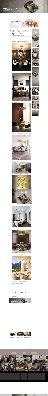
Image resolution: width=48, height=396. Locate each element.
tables (16, 296)
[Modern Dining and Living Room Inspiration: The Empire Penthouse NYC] (27, 334)
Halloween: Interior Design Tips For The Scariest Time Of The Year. (12, 337)
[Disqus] (20, 310)
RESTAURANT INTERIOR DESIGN (14, 353)
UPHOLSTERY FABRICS (24, 353)
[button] (47, 377)
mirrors (13, 296)
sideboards (15, 296)
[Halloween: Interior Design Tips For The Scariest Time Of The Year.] (12, 334)
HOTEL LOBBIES (24, 352)
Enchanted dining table (15, 101)
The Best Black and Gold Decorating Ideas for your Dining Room (21, 293)
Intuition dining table (19, 133)
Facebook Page (14, 283)
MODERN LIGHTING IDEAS (34, 352)
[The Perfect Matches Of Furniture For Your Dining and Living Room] (20, 334)
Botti (15, 173)
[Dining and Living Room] (15, 15)
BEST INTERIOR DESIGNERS (34, 353)
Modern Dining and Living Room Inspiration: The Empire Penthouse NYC (27, 337)
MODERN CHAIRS (14, 352)
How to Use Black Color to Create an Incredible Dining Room (21, 290)
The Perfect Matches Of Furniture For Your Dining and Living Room (20, 337)
